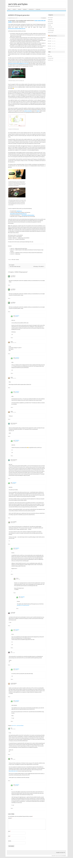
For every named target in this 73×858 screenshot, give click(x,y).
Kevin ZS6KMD (13, 521)
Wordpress (64, 855)
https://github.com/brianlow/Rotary (28, 215)
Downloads (38, 9)
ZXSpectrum (50, 32)
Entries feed (50, 56)
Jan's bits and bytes (17, 4)
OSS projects (31, 9)
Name (9, 831)
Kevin (17, 578)
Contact (14, 9)
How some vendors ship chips (14, 266)
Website (9, 840)
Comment (10, 818)
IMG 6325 (49, 48)
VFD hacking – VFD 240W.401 (39, 266)
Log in (49, 54)
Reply (9, 285)
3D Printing (50, 17)
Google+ (49, 19)
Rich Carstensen (14, 423)
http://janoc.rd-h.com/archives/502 (23, 605)
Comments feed (50, 58)
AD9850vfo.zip (19, 211)
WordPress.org (50, 60)
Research (25, 9)
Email (9, 836)
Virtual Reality (50, 30)
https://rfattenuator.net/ (13, 771)
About (9, 9)
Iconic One (53, 855)
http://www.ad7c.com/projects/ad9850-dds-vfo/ (16, 28)
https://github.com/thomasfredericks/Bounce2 (18, 213)
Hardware (17, 259)
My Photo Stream (53, 35)
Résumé (19, 9)
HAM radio (13, 259)
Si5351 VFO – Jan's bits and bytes (17, 725)
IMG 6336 (49, 38)
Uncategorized (50, 28)
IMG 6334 (49, 43)
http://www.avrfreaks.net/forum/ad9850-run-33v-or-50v (18, 63)
